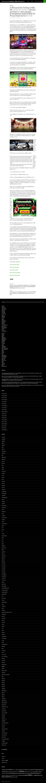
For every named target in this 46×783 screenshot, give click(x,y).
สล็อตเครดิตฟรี (4, 702)
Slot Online (4, 598)
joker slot (3, 359)
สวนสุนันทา (4, 708)
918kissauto (4, 451)
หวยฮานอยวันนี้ (4, 712)
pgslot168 (3, 551)
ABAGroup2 (4, 457)
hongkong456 (4, 331)
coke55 (3, 477)
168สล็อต (3, 441)
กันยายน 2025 (4, 415)
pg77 (2, 539)
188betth (3, 445)
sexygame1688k (4, 592)
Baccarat (3, 463)
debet (3, 479)
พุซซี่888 (3, 666)
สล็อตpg (3, 694)
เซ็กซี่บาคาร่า (4, 718)
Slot (2, 596)
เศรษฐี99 (3, 741)
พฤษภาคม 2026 (4, 399)
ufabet (3, 630)
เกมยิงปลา (3, 714)
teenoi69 (3, 616)
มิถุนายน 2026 (4, 397)
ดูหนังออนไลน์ (4, 356)
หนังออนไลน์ (4, 321)
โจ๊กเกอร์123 (4, 360)
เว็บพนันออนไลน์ (4, 728)
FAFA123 (3, 481)
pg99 (2, 541)
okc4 (2, 527)
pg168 (3, 334)
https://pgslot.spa (5, 349)
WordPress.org (4, 762)
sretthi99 (3, 610)
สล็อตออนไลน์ (4, 366)
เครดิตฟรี (3, 716)
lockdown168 (4, 517)
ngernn (3, 525)
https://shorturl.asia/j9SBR (15, 272)
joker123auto (4, 505)
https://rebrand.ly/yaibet (14, 264)
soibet (3, 608)
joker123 (3, 306)
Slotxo (3, 604)
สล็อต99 (3, 692)
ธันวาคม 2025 (4, 409)
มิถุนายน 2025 (4, 421)
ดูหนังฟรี (3, 320)
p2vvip (3, 529)
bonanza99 (3, 471)
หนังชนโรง (4, 307)
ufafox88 (3, 634)
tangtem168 (4, 614)
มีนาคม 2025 (4, 427)
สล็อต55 (3, 682)
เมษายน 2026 (4, 401)
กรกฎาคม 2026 (4, 395)
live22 (3, 318)
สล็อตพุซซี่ (3, 698)
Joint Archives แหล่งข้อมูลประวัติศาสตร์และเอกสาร (13, 1)
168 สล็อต (3, 439)
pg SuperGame (4, 535)
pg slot (3, 351)
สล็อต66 (3, 337)
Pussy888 (3, 571)
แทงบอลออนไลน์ (4, 743)
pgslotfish (3, 557)
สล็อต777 (3, 686)
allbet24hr (3, 459)
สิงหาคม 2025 (4, 417)
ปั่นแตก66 (3, 324)
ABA (2, 455)
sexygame (23, 773)
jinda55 (3, 335)
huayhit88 (3, 495)
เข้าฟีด (3, 758)
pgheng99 (3, 545)
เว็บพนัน (3, 726)
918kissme (3, 453)
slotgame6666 (4, 602)
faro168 (3, 330)
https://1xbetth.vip (5, 348)
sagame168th (4, 586)
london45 (3, 519)
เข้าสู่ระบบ (3, 756)
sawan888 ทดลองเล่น (5, 588)
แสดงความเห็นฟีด (5, 760)
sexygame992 (4, 594)
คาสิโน (3, 642)
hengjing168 (4, 491)
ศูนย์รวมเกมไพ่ (4, 670)
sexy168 (12, 773)
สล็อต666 (3, 684)
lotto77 (3, 521)
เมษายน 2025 (4, 425)
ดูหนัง (3, 319)
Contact (32, 1)
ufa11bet (3, 622)
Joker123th (4, 507)
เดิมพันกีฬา (11, 5)
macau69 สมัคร (4, 523)
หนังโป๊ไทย (3, 347)
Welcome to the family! (39, 1)
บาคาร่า (3, 344)
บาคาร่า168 (4, 654)
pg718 (3, 537)
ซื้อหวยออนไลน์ (4, 327)
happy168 (3, 358)
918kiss (3, 305)
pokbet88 (3, 561)
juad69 (3, 509)
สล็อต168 (3, 678)
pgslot (3, 342)
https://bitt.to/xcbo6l (14, 269)
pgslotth (3, 559)
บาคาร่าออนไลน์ (4, 325)
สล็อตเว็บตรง (4, 338)
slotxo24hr (3, 606)
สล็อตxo (3, 696)
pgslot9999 (4, 555)
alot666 (3, 461)
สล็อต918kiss (4, 690)
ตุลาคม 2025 (4, 413)
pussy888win (39, 771)
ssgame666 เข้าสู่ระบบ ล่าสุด (7, 612)
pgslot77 (3, 323)
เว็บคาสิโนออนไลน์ (5, 722)
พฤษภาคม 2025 (4, 423)
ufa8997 (3, 626)
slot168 (3, 600)
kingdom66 (4, 511)
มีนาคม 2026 (4, 403)
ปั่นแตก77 (3, 662)
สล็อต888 (3, 340)
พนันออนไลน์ (4, 664)
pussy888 (3, 343)
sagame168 (4, 584)
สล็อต (3, 329)
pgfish (3, 543)
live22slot (3, 515)
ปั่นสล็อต (3, 658)
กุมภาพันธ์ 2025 (4, 429)
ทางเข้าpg (3, 650)
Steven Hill (19, 17)
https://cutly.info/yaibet (14, 267)
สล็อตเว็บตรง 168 (5, 706)
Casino (3, 475)
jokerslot (3, 364)
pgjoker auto (4, 547)
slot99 (3, 336)
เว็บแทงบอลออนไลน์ (5, 739)
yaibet (12, 279)
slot (2, 354)
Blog (28, 1)
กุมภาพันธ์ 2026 (4, 405)
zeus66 (3, 640)
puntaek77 (3, 569)
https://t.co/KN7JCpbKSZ (15, 275)
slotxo (3, 345)
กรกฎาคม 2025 (4, 419)
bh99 (2, 465)
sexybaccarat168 (5, 590)
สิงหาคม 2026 (4, 393)
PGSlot (3, 549)
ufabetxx (3, 632)
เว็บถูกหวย (3, 724)
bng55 (3, 469)
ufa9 (2, 628)
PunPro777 (4, 565)
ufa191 (3, 624)
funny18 (3, 487)
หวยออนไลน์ (4, 328)
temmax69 (3, 618)
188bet (3, 443)
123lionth (3, 437)
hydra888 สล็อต (4, 497)
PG (2, 531)
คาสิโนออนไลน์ (4, 644)
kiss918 (3, 352)
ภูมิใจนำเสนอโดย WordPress (6, 781)
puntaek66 (3, 567)
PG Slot (3, 533)
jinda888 (3, 501)
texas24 (3, 620)
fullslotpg (3, 317)
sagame (3, 582)
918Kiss (3, 449)
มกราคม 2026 (4, 407)
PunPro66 (3, 563)
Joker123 (3, 503)
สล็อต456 (3, 680)
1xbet (3, 447)
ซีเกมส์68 (3, 646)
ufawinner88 (4, 638)
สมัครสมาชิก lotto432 (5, 674)
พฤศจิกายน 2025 (4, 411)
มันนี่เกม (3, 668)
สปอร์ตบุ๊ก (3, 672)
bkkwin (3, 467)
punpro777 (4, 326)
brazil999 (3, 473)
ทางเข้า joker (4, 357)
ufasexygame (4, 636)
